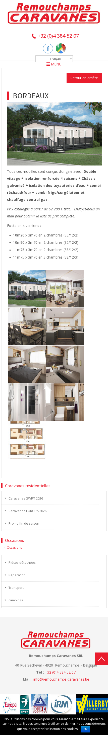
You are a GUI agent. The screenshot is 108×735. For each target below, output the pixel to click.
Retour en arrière (84, 77)
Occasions (14, 547)
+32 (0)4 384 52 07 (57, 35)
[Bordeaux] (54, 133)
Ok (85, 729)
